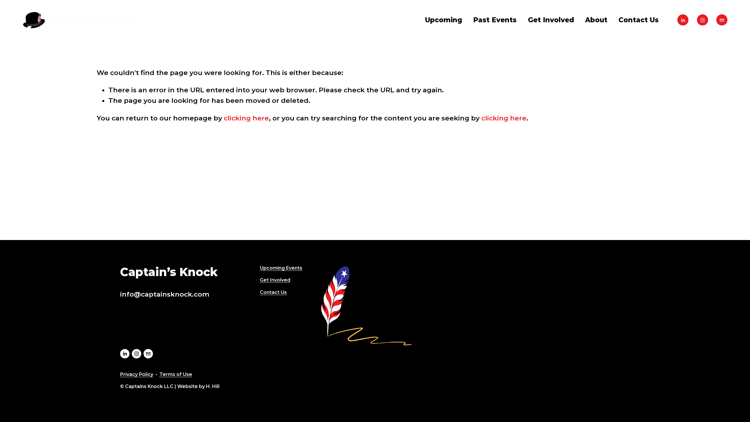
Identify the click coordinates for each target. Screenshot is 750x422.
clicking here (246, 118)
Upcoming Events (281, 268)
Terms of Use (175, 374)
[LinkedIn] (682, 19)
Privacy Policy (136, 374)
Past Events (495, 20)
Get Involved (551, 20)
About (596, 20)
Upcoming (443, 20)
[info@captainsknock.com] (721, 19)
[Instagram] (702, 19)
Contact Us (638, 20)
